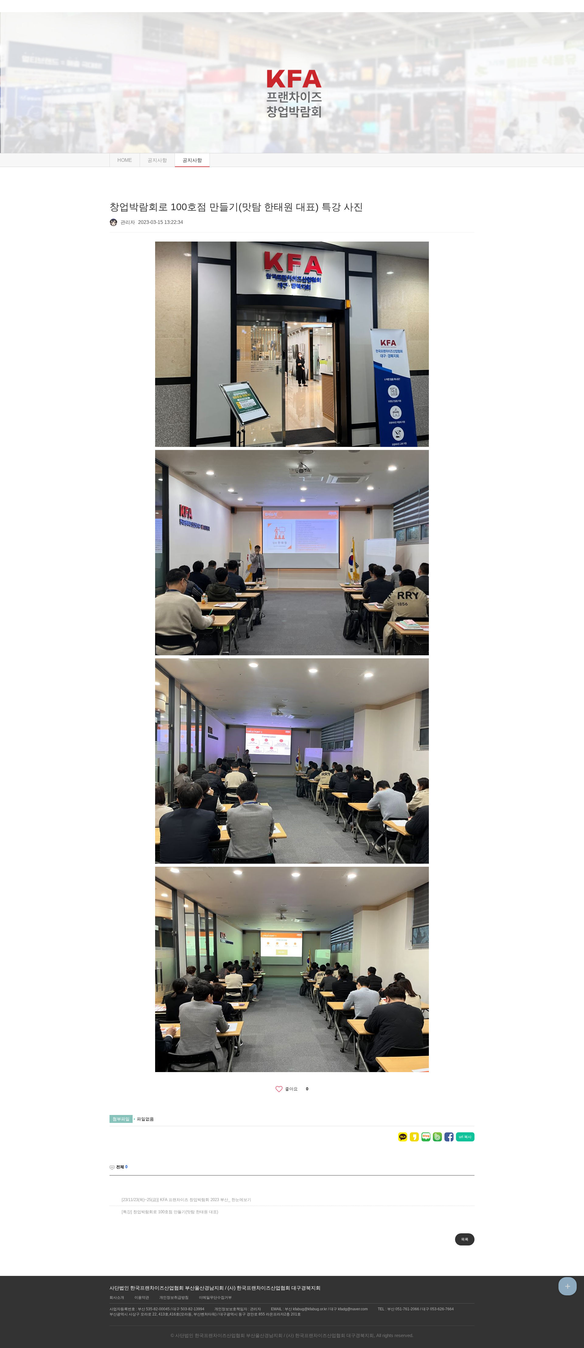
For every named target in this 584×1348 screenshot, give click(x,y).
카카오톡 (402, 1136)
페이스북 (449, 1136)
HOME (124, 160)
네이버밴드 (437, 1136)
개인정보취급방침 (174, 1297)
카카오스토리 (414, 1136)
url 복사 (465, 1137)
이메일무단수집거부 (215, 1297)
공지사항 (192, 160)
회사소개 (116, 1297)
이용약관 (141, 1297)
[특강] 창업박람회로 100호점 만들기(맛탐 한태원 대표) (170, 1212)
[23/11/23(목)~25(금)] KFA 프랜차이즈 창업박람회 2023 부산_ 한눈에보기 (186, 1199)
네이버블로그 (425, 1136)
